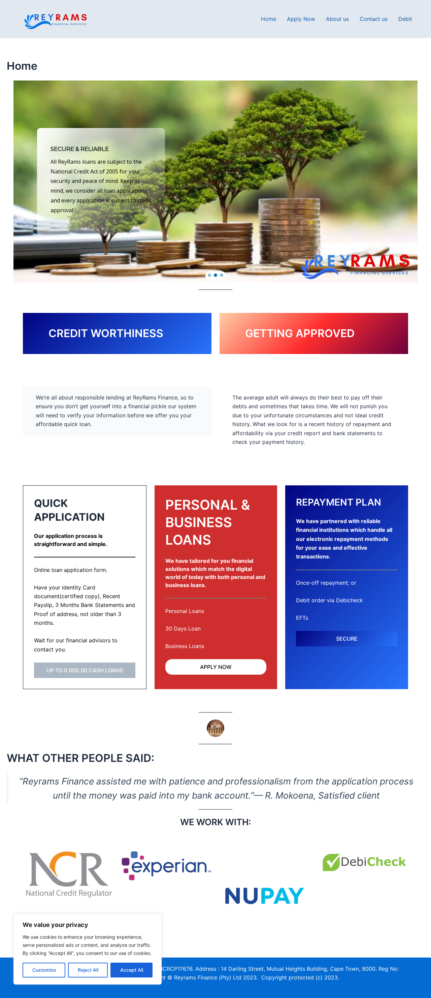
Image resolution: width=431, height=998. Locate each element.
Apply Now (301, 18)
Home (268, 18)
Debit (405, 18)
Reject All (88, 970)
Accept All (131, 970)
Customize (44, 970)
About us (337, 18)
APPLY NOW (216, 667)
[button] (209, 275)
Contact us (374, 18)
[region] (87, 949)
